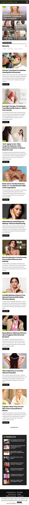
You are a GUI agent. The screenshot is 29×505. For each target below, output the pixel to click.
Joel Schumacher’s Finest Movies (16, 457)
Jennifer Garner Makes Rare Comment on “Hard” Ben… (17, 469)
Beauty (4, 6)
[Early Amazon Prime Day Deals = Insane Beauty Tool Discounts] (7, 447)
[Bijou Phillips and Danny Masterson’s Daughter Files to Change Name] (7, 453)
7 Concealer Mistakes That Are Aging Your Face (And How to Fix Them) (20, 39)
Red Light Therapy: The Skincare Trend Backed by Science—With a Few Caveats (14, 108)
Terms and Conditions (11, 503)
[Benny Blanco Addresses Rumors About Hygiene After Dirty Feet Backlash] (14, 323)
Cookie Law (20, 496)
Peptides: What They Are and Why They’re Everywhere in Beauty (12, 408)
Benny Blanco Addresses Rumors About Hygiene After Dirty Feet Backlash (14, 335)
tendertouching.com (9, 2)
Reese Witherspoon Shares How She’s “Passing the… (17, 463)
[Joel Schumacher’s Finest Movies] (7, 459)
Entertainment (10, 48)
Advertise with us (11, 492)
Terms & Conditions (11, 496)
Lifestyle (20, 48)
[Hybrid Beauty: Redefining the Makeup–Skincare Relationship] (14, 211)
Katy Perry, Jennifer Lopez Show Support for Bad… (16, 481)
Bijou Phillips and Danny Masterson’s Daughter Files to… (17, 452)
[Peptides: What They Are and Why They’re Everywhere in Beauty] (14, 396)
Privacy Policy (12, 494)
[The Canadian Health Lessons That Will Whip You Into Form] (7, 441)
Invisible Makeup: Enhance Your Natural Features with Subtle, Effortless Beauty (13, 297)
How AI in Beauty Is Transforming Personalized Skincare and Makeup (14, 259)
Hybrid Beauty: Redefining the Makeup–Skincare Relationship (13, 222)
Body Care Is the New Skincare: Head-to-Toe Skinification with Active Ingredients (14, 186)
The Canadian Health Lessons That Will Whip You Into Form (17, 440)
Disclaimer (20, 492)
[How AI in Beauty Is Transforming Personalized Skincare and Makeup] (14, 247)
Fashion (16, 48)
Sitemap (19, 494)
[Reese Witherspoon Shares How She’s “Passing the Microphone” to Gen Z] (7, 464)
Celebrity (4, 48)
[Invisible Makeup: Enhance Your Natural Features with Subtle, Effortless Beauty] (14, 285)
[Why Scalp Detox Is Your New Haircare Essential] (14, 361)
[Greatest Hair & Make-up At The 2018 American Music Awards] (7, 476)
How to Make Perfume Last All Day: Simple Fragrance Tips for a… (8, 39)
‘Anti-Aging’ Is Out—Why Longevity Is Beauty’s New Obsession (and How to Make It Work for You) (13, 147)
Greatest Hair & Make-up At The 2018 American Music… (17, 475)
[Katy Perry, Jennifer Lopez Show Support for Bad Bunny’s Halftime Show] (7, 482)
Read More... (6, 84)
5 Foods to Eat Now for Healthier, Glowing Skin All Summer (14, 71)
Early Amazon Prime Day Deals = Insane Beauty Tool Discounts (17, 447)
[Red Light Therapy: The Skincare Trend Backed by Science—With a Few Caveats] (14, 96)
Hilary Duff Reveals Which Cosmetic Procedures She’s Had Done (14, 16)
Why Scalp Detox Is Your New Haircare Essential (12, 372)
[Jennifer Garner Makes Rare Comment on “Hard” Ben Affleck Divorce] (7, 470)
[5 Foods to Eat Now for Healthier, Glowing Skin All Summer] (14, 60)
